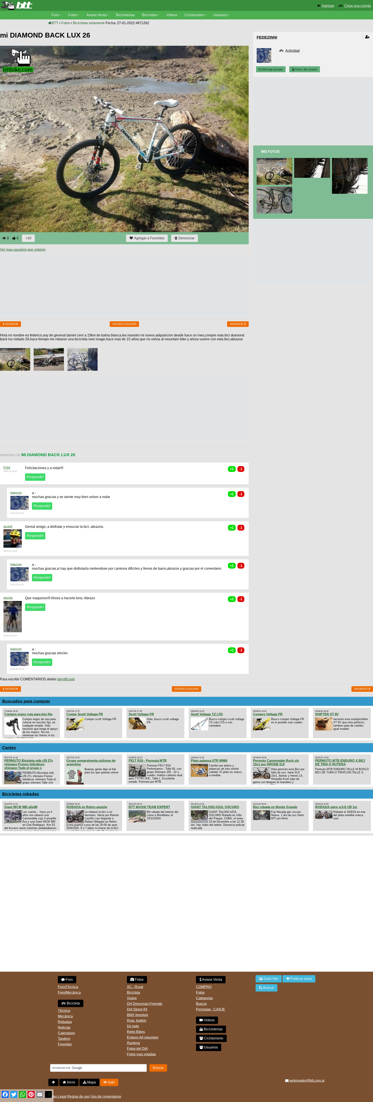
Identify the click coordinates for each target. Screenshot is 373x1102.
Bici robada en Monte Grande (275, 807)
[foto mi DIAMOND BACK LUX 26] (275, 160)
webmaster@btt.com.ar (307, 1080)
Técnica (64, 1010)
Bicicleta (73, 1003)
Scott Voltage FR (141, 714)
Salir (111, 1082)
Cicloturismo (194, 15)
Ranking (133, 1043)
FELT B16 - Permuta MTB (148, 760)
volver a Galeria (124, 324)
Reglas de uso (78, 1096)
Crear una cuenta (357, 6)
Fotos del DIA (137, 1048)
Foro (55, 15)
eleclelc (8, 597)
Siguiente (237, 324)
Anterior (11, 324)
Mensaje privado (272, 69)
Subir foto (270, 979)
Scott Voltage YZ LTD (207, 714)
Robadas (65, 1022)
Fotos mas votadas (141, 1054)
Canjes (9, 747)
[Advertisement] (78, 285)
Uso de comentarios (105, 1096)
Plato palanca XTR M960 (209, 760)
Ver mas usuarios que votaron (23, 249)
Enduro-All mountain (142, 1037)
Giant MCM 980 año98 (20, 807)
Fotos (72, 15)
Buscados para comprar (26, 701)
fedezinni (16, 492)
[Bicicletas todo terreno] (62, 5)
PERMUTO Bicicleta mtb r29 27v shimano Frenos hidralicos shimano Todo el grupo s (28, 764)
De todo (133, 1026)
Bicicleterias (213, 1029)
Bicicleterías (125, 15)
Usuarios (220, 15)
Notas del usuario (305, 69)
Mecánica (65, 1016)
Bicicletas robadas (20, 794)
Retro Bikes (136, 1032)
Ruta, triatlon (136, 1020)
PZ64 (6, 467)
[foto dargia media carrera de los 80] (351, 160)
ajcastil (7, 526)
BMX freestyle (137, 1015)
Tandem (64, 1039)
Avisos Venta (96, 15)
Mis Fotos (270, 151)
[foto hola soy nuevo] (275, 188)
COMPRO (204, 987)
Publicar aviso (300, 979)
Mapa (91, 1082)
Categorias (204, 998)
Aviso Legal (57, 1096)
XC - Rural (135, 987)
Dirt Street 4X (137, 1009)
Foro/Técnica (68, 987)
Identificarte (66, 679)
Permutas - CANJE (210, 1009)
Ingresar (328, 6)
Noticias (64, 1027)
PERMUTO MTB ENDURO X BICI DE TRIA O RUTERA (340, 762)
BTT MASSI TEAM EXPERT (149, 807)
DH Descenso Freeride (144, 1004)
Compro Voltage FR (268, 714)
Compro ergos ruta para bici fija (28, 714)
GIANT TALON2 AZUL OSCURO (215, 807)
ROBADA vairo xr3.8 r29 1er (336, 807)
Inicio (70, 1082)
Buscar (201, 1004)
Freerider (65, 1044)
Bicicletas (150, 15)
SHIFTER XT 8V (327, 714)
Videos (171, 15)
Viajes (132, 998)
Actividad (292, 50)
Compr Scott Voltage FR (84, 714)
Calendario (66, 1033)
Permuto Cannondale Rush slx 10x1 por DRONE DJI (276, 762)
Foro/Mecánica (69, 992)
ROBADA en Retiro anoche (86, 807)
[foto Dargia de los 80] (313, 160)
